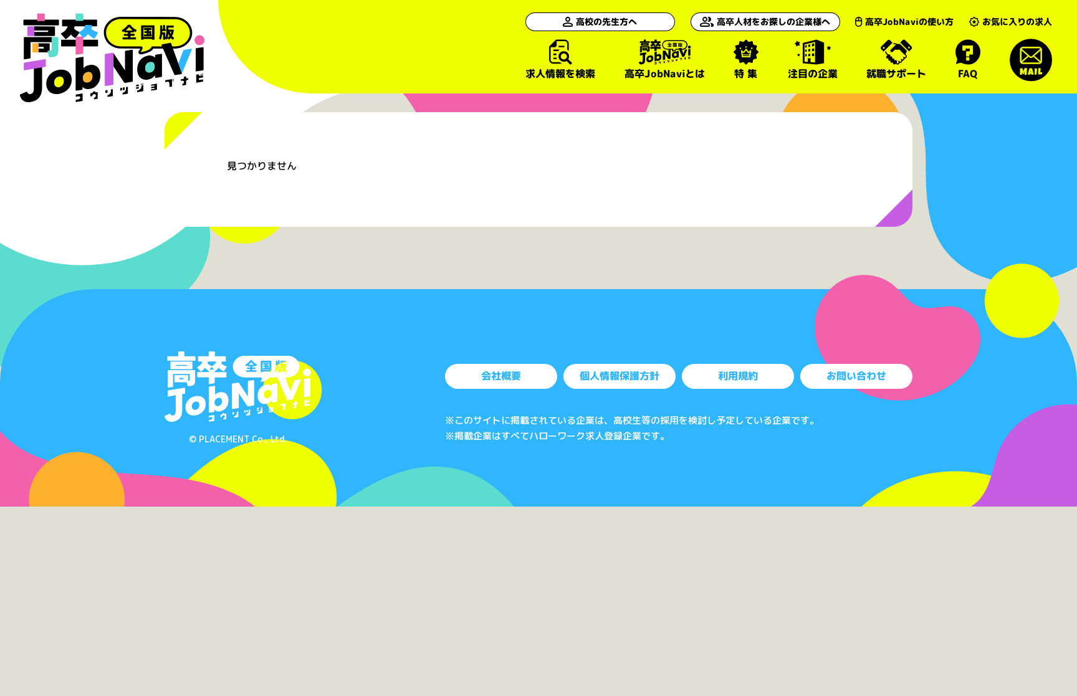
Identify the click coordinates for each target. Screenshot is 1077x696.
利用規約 (738, 376)
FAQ (968, 73)
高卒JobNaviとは (664, 73)
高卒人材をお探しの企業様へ (773, 21)
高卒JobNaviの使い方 (909, 21)
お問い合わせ (856, 376)
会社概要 (501, 376)
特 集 (745, 73)
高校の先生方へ (606, 21)
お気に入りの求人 (1017, 21)
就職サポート (896, 73)
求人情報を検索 (560, 73)
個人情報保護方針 (619, 376)
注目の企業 (812, 73)
